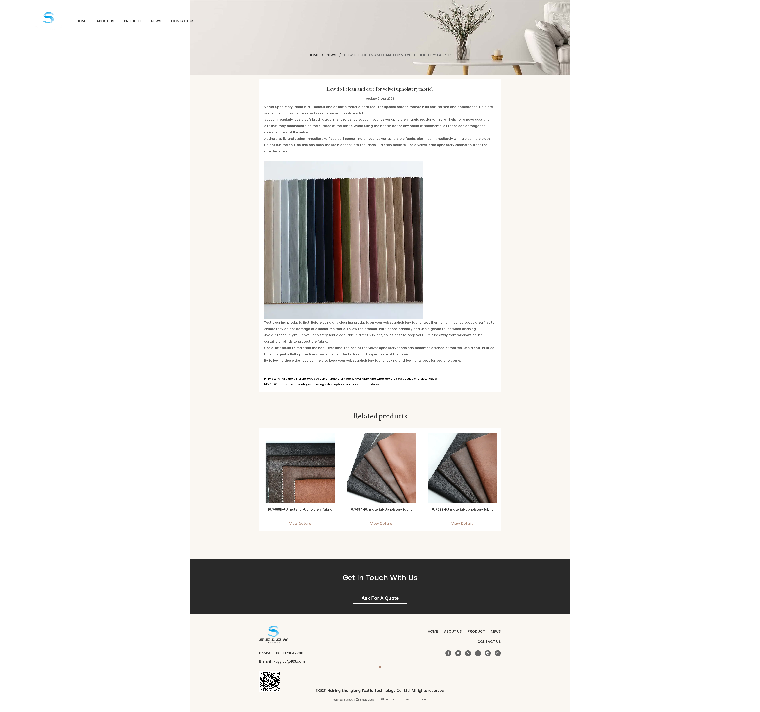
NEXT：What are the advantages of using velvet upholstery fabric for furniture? (321, 384)
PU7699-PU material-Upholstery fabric (461, 509)
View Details (299, 523)
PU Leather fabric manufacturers (404, 699)
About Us (105, 20)
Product (132, 20)
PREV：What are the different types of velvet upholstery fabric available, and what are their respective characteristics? (351, 379)
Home (81, 20)
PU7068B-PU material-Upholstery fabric (299, 509)
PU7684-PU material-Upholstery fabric (380, 509)
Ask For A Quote (380, 598)
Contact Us (182, 20)
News (156, 20)
